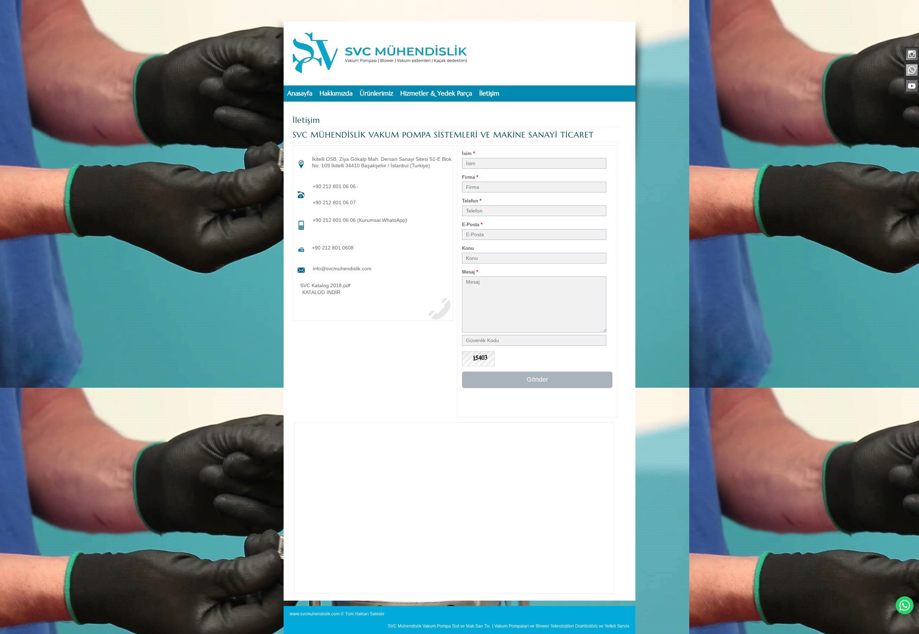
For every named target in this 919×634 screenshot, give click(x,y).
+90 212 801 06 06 (334, 186)
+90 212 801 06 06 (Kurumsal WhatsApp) (360, 220)
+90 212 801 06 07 (334, 202)
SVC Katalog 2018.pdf (325, 285)
